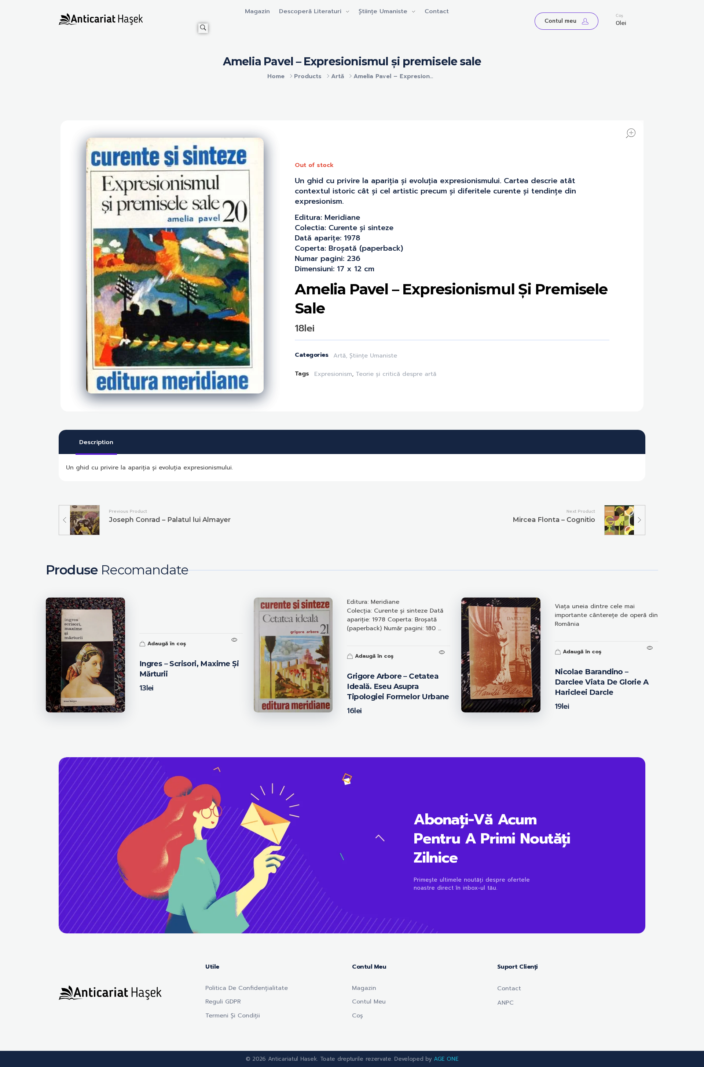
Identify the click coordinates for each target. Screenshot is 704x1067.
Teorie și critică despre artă (396, 374)
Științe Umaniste (373, 355)
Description (96, 442)
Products (308, 76)
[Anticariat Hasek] (128, 19)
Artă (337, 76)
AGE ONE (446, 1059)
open (631, 133)
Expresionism (333, 374)
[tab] (96, 442)
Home (276, 76)
